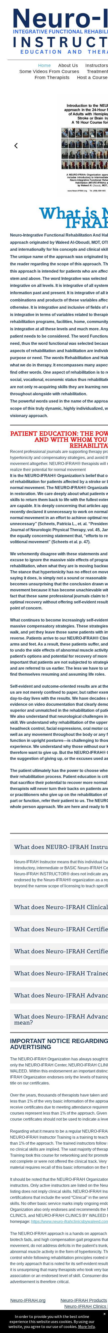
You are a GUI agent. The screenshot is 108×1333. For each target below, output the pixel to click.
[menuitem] (44, 65)
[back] (16, 145)
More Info (86, 1326)
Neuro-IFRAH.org (27, 1300)
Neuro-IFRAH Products (84, 1300)
